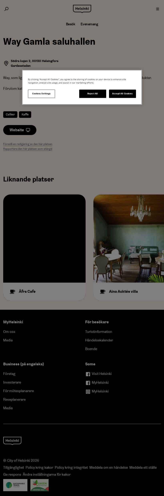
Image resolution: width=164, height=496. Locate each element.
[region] (82, 87)
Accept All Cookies (122, 94)
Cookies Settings (41, 94)
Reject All (92, 94)
